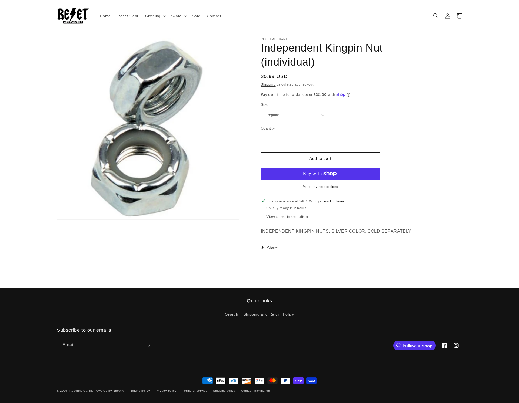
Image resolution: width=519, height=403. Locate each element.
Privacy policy (166, 390)
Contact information (255, 390)
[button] (155, 16)
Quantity (268, 128)
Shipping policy (224, 390)
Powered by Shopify (109, 390)
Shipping (268, 84)
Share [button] (272, 248)
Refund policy (140, 390)
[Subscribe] (148, 345)
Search (231, 314)
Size (264, 104)
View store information (287, 216)
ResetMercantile (81, 390)
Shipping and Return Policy (269, 314)
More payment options (320, 186)
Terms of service (194, 390)
